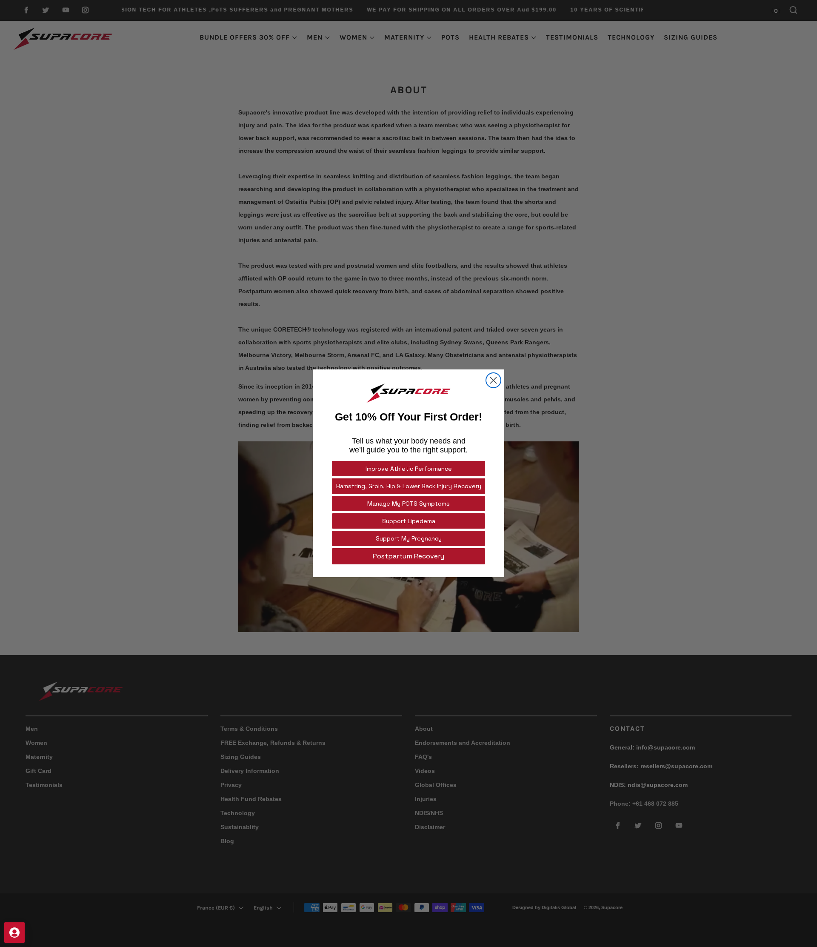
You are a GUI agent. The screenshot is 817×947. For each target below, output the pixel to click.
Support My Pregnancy (409, 539)
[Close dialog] (493, 380)
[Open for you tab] (14, 932)
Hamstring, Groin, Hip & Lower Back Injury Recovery (408, 486)
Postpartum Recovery (408, 556)
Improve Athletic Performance (409, 469)
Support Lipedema (408, 521)
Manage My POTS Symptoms (408, 504)
